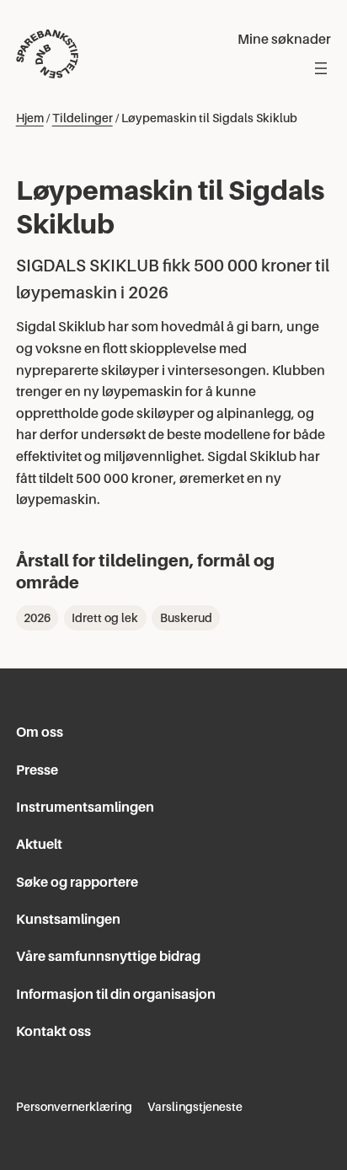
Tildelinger (82, 118)
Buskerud (186, 618)
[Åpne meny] (321, 68)
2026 (37, 618)
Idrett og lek (105, 618)
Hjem (30, 118)
